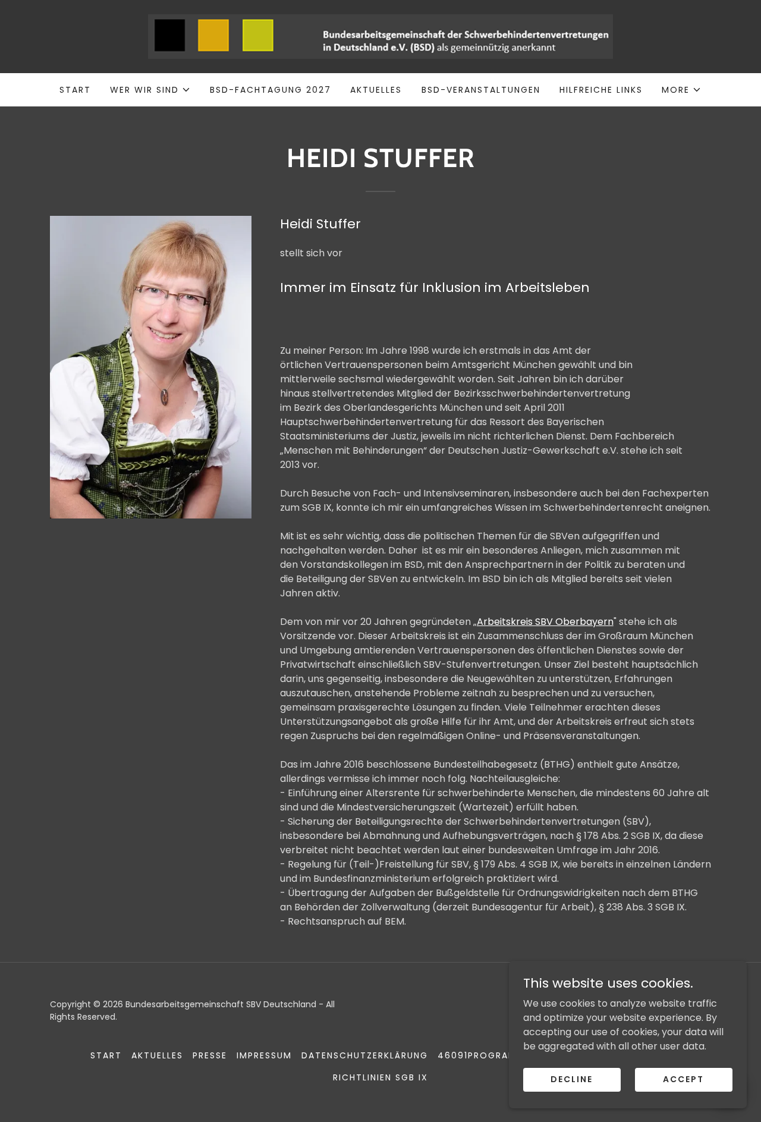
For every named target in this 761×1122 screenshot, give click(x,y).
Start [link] (75, 90)
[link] (380, 36)
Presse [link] (210, 1055)
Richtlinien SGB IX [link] (380, 1077)
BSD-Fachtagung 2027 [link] (270, 90)
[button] (150, 90)
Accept (683, 1079)
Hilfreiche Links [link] (601, 90)
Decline (572, 1079)
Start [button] (106, 1055)
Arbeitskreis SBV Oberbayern (545, 621)
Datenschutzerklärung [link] (364, 1055)
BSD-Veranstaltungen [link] (481, 90)
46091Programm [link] (481, 1055)
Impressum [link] (264, 1055)
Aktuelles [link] (376, 90)
